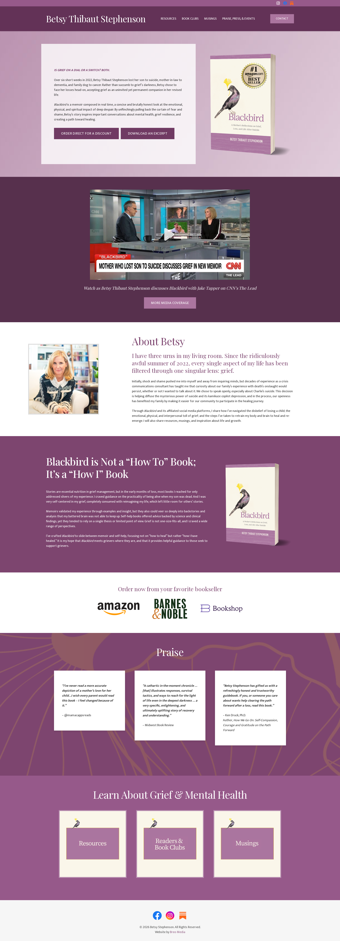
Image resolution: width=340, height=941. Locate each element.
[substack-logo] (292, 3)
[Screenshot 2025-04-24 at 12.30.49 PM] (170, 235)
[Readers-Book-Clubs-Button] (170, 844)
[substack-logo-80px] (182, 915)
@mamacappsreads (77, 715)
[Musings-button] (247, 844)
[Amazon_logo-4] (119, 609)
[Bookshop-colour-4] (221, 608)
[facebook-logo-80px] (157, 915)
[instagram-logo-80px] (170, 915)
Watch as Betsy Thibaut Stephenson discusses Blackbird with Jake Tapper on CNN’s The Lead (170, 288)
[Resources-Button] (93, 844)
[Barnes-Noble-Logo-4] (170, 608)
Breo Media (177, 932)
